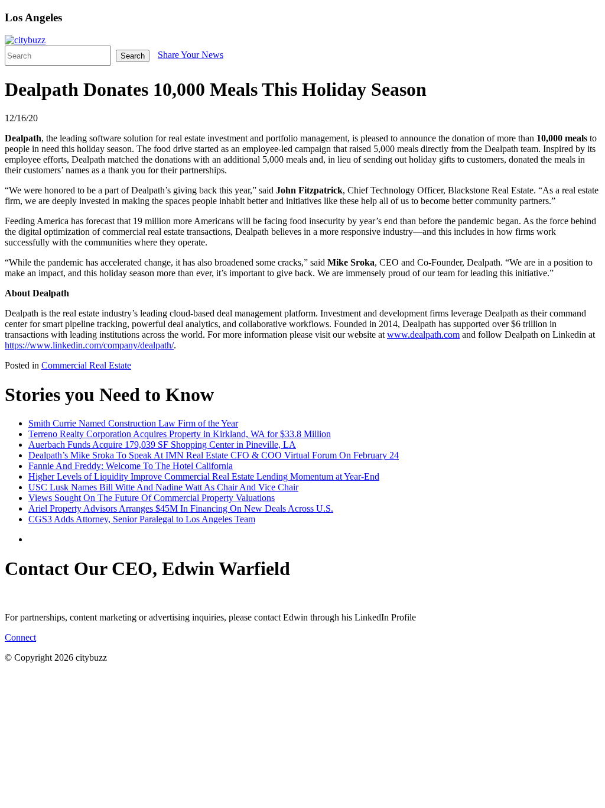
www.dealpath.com (423, 334)
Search (133, 55)
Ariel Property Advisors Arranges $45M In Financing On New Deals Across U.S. (180, 508)
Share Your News (190, 55)
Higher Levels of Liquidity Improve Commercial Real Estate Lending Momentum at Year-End (203, 476)
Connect (20, 637)
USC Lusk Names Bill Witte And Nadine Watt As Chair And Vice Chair (163, 487)
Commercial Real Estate (86, 365)
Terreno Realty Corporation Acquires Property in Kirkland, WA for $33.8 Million (179, 434)
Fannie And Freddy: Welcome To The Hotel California (130, 466)
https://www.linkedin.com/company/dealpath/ (89, 345)
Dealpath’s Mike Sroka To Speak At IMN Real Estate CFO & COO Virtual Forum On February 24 (213, 455)
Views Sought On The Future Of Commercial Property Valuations (151, 498)
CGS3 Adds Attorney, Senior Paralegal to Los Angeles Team (141, 519)
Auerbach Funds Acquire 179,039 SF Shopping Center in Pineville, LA (162, 444)
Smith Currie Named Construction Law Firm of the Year (133, 423)
